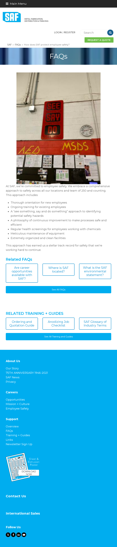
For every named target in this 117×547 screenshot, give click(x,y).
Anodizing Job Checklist (58, 323)
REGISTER (69, 32)
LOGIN (58, 32)
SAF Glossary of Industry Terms (95, 323)
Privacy (11, 381)
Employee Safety (17, 408)
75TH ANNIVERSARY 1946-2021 (27, 373)
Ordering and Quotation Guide (21, 323)
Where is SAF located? (58, 269)
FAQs (9, 431)
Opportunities (15, 399)
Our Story (12, 368)
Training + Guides (18, 435)
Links (9, 440)
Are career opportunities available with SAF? (22, 273)
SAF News (13, 377)
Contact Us (16, 496)
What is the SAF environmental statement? (95, 271)
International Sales (23, 513)
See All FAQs (58, 289)
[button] (16, 3)
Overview (12, 426)
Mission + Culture (18, 404)
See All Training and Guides (58, 336)
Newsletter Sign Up (19, 444)
